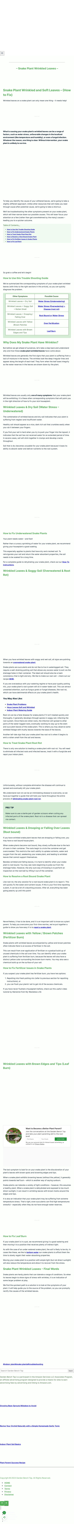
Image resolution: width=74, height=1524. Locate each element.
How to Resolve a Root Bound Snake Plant (22, 237)
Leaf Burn (51, 331)
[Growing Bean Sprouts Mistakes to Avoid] (14, 1395)
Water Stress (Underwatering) (51, 301)
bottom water (33, 1252)
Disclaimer (9, 1494)
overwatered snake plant (24, 662)
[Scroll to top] (2, 1503)
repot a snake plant (42, 927)
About (6, 1521)
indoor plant (9, 1364)
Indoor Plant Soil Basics (10, 1444)
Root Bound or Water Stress (51, 315)
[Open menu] (2, 53)
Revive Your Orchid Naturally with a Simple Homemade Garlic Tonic (30, 1426)
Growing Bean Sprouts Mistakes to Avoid (18, 1406)
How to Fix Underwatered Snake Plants (20, 232)
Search (71, 1371)
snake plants (21, 1364)
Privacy (7, 1492)
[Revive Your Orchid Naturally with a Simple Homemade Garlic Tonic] (14, 1416)
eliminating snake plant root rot (27, 799)
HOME (7, 1483)
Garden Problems (9, 1519)
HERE (11, 679)
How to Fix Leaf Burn (14, 241)
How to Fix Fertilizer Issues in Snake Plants (22, 239)
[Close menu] (0, 1507)
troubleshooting (35, 1364)
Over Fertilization (51, 323)
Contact (8, 1486)
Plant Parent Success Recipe (12, 1463)
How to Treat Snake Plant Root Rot (19, 234)
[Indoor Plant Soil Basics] (14, 1435)
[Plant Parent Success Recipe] (14, 1453)
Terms (7, 1489)
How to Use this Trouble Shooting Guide (21, 229)
